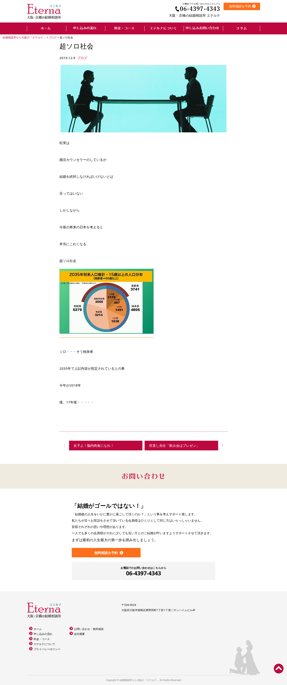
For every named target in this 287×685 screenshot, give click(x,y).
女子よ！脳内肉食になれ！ (94, 445)
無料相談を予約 (240, 6)
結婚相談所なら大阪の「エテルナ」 (139, 680)
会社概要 (79, 634)
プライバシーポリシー (47, 649)
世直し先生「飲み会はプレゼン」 (174, 445)
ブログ (82, 58)
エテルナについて (44, 644)
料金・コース (42, 639)
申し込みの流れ (43, 634)
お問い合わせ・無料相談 (89, 629)
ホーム (38, 629)
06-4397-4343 (143, 571)
